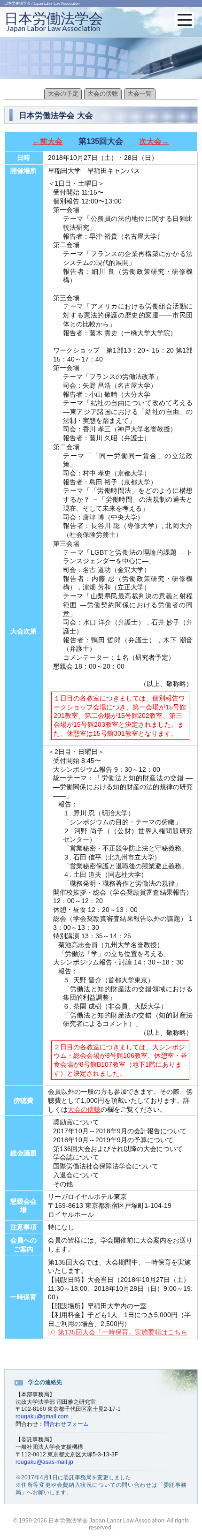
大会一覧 (139, 93)
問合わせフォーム (66, 1424)
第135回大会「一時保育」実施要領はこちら (122, 1332)
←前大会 (47, 141)
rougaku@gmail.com (42, 1416)
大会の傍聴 (102, 93)
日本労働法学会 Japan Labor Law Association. (107, 1520)
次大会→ (154, 141)
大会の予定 (63, 93)
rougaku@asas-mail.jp (44, 1462)
